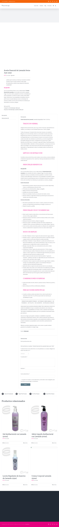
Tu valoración (24, 356)
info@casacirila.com (12, 1)
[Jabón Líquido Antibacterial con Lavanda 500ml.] (44, 418)
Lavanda (17, 109)
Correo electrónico (25, 374)
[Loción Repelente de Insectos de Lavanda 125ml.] (15, 460)
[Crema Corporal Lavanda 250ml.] (44, 460)
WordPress (27, 524)
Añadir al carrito (6, 442)
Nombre (23, 368)
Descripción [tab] (4, 115)
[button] (55, 5)
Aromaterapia (12, 108)
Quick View (25, 442)
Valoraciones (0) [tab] (5, 118)
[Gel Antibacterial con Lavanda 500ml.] (15, 418)
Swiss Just (18, 108)
